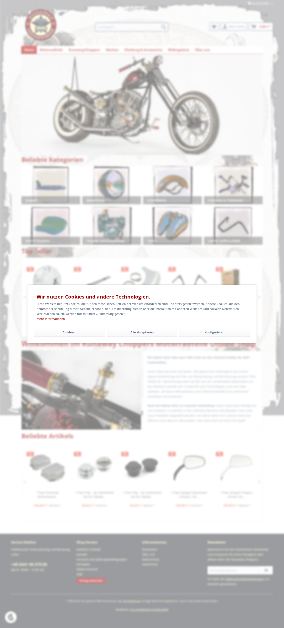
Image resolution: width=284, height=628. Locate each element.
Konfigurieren (214, 332)
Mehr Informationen (51, 319)
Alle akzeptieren (142, 332)
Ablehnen (69, 332)
